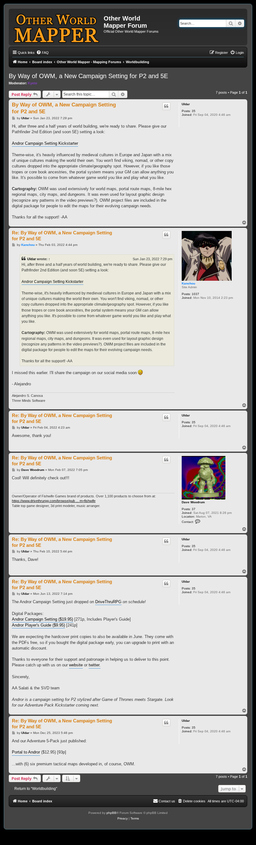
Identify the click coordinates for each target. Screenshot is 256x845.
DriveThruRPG (108, 601)
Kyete (32, 83)
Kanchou (188, 283)
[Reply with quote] (166, 106)
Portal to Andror (26, 752)
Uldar (186, 104)
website (76, 665)
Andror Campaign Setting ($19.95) (42, 619)
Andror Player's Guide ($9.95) (38, 625)
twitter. (95, 665)
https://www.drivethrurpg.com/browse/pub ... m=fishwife (54, 501)
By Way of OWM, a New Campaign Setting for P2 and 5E (88, 76)
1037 (195, 294)
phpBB (111, 812)
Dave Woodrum (193, 502)
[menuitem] (42, 52)
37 (193, 509)
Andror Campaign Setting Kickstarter (45, 143)
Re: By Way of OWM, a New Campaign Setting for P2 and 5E (62, 235)
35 (193, 111)
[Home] (57, 27)
